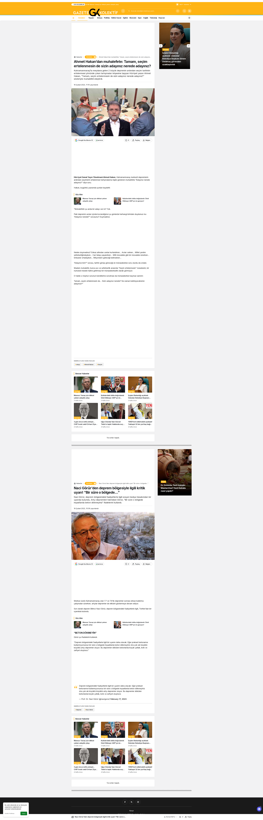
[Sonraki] (188, 45)
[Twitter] (131, 802)
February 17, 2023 (118, 699)
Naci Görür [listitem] (89, 710)
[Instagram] (138, 802)
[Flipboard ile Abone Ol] (99, 140)
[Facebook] (124, 802)
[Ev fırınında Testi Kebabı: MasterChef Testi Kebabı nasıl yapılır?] (175, 472)
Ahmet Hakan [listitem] (88, 364)
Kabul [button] (23, 813)
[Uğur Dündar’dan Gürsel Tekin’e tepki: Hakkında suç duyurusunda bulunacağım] (113, 415)
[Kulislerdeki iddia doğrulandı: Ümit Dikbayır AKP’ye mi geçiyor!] (133, 201)
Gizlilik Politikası (9, 813)
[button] (189, 11)
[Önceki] (161, 45)
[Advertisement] (113, 39)
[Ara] (177, 11)
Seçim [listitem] (99, 364)
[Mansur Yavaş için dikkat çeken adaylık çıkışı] (93, 201)
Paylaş (190, 817)
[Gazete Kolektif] (95, 13)
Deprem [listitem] (78, 710)
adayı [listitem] (77, 364)
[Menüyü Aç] (123, 11)
